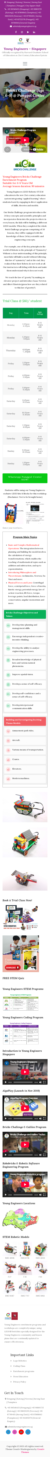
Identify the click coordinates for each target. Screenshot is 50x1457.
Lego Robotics (20, 1360)
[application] (25, 1072)
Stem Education (20, 1376)
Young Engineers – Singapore (25, 49)
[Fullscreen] (44, 1082)
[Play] (5, 1082)
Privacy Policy (19, 1382)
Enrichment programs (23, 1371)
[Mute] (40, 1082)
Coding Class (19, 1366)
